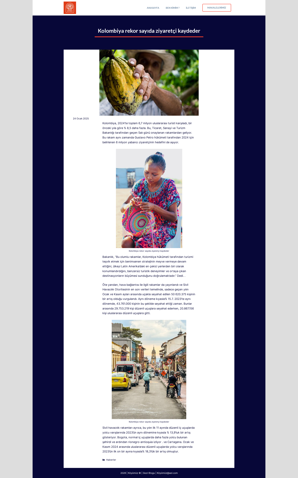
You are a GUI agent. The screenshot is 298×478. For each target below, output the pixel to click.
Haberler (111, 459)
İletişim (191, 7)
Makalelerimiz (216, 7)
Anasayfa (153, 7)
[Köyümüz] (70, 8)
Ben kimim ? (172, 7)
